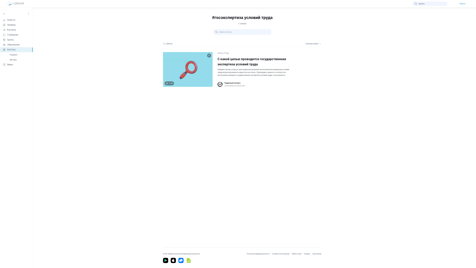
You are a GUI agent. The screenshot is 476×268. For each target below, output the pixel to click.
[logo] (15, 3)
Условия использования (280, 254)
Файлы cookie (296, 254)
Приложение (316, 254)
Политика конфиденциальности (258, 254)
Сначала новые (312, 44)
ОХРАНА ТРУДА (223, 53)
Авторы (13, 60)
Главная (13, 55)
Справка (307, 254)
